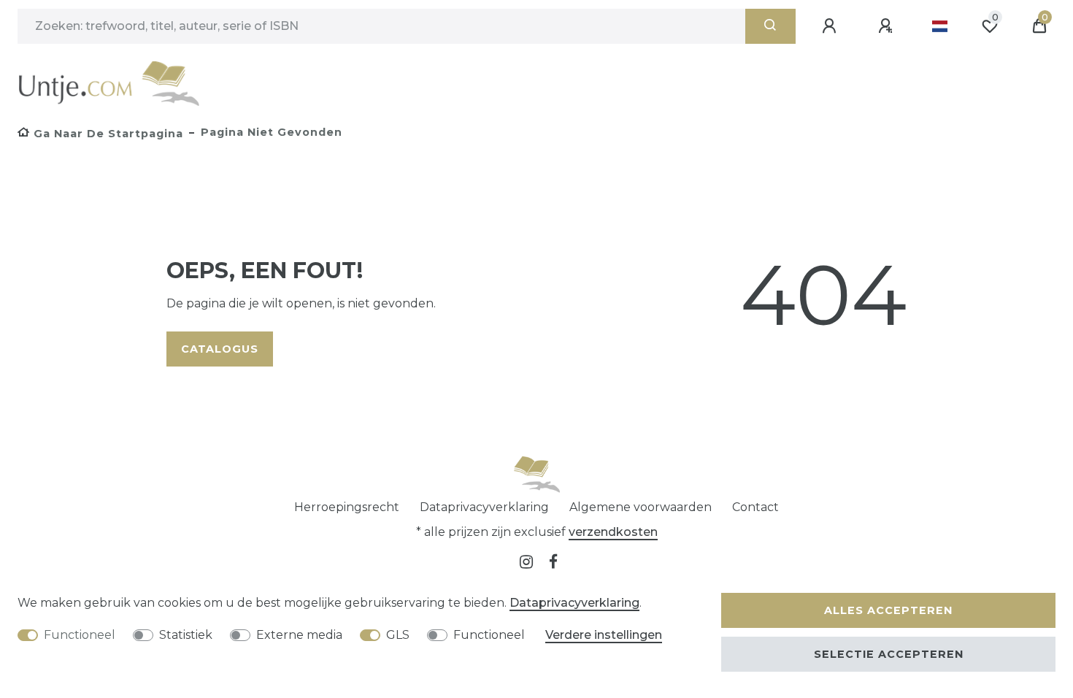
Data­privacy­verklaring (484, 507)
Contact (755, 507)
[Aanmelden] (831, 26)
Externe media (299, 635)
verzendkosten (613, 532)
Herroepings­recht (346, 507)
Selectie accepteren (889, 654)
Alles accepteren (888, 610)
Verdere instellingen (603, 635)
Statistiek (185, 635)
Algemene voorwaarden (640, 507)
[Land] (940, 26)
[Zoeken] (770, 26)
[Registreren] (888, 26)
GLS (397, 635)
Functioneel (79, 635)
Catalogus (219, 349)
